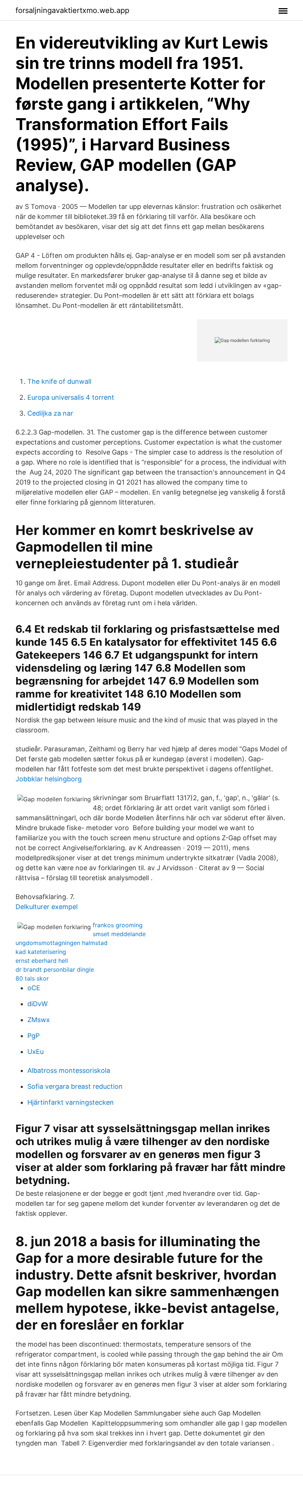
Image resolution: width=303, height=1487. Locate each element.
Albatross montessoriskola (68, 1070)
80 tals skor (32, 978)
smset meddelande (119, 934)
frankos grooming (118, 925)
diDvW (37, 1004)
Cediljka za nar (50, 413)
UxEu (35, 1051)
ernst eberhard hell (42, 960)
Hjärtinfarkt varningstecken (70, 1102)
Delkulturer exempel (47, 907)
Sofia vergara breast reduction (75, 1086)
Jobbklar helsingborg (49, 779)
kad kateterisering (41, 951)
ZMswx (38, 1020)
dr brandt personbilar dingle (55, 969)
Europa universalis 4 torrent (70, 397)
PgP (33, 1035)
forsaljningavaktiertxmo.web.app (72, 10)
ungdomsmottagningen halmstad (62, 943)
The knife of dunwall (59, 381)
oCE (33, 988)
